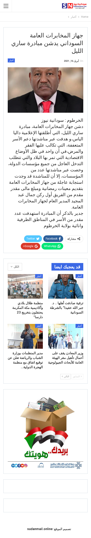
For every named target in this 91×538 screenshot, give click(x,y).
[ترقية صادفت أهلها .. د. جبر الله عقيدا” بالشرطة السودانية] (65, 286)
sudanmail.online (40, 529)
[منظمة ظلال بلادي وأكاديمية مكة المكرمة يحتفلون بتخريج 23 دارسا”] (25, 286)
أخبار (11, 60)
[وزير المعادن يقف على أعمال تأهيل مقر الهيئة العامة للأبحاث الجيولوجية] (65, 336)
